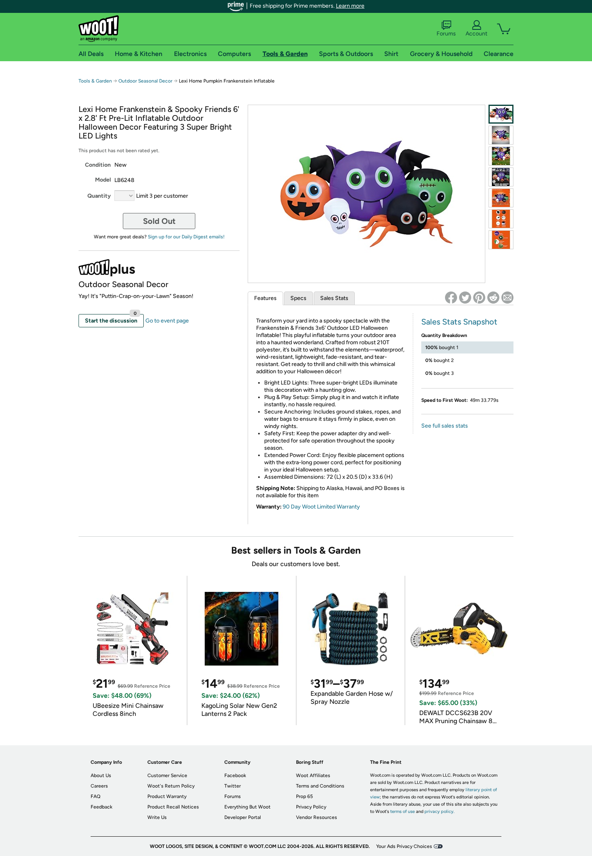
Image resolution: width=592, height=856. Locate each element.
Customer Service (167, 775)
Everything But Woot (247, 807)
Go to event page (167, 320)
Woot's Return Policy (171, 786)
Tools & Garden (95, 81)
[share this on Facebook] (451, 298)
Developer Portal (242, 817)
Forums (446, 33)
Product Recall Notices (173, 807)
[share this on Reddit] (493, 298)
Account (476, 33)
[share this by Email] (507, 298)
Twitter (232, 786)
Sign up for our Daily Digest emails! (186, 237)
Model (103, 179)
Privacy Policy (311, 807)
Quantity (99, 195)
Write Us (157, 817)
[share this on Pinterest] (479, 298)
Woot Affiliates (313, 775)
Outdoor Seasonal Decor (145, 81)
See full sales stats (444, 425)
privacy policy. (439, 811)
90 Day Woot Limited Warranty (321, 506)
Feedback (101, 807)
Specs (298, 298)
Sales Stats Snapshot (459, 322)
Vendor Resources (316, 817)
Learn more (350, 5)
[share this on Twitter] (465, 298)
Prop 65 (304, 796)
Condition (98, 164)
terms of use (402, 811)
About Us (101, 775)
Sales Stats (334, 298)
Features (265, 298)
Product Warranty (166, 796)
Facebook (235, 775)
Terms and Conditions (320, 786)
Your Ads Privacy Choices (404, 846)
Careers (99, 786)
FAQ (95, 796)
